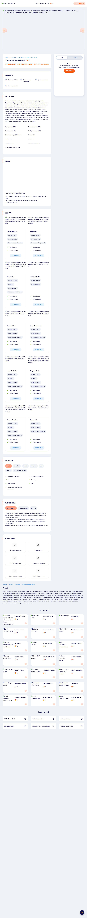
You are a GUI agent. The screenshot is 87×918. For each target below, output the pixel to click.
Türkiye (14, 57)
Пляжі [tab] (8, 466)
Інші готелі (43, 712)
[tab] (62, 58)
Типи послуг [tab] (10, 508)
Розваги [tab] (33, 466)
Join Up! (7, 57)
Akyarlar (20, 57)
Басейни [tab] (17, 466)
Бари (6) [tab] (33, 508)
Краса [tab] (8, 470)
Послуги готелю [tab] (20, 470)
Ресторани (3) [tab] (23, 508)
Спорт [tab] (25, 466)
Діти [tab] (41, 466)
